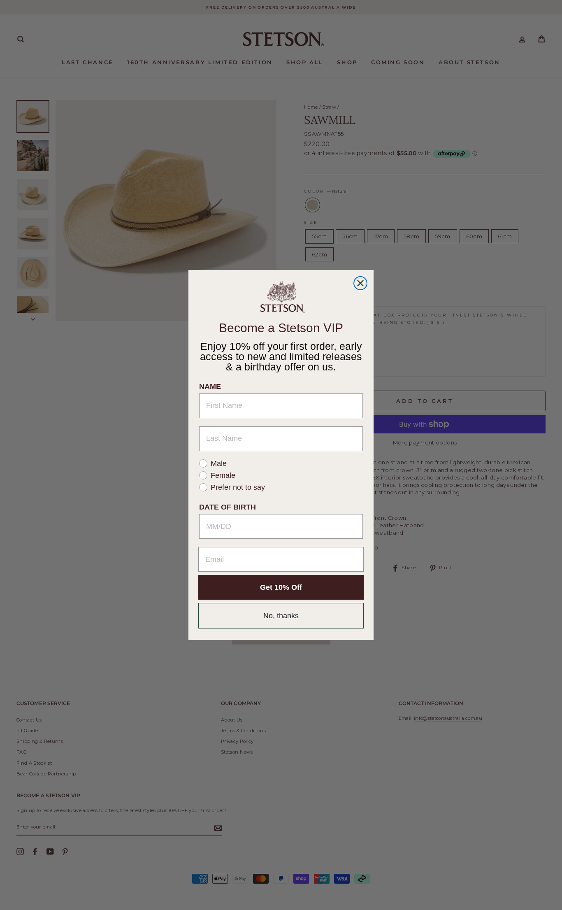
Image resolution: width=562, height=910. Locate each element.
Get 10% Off (281, 587)
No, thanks (281, 616)
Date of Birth (227, 507)
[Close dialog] (360, 283)
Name (210, 386)
